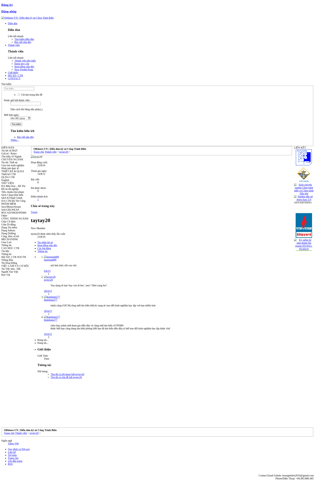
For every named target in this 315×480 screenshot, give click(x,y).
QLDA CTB (8, 177)
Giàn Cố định (8, 221)
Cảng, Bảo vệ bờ (10, 236)
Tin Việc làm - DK (11, 268)
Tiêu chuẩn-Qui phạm (12, 192)
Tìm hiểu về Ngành (11, 156)
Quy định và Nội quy (19, 449)
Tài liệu (5, 251)
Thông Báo (7, 260)
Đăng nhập (9, 11)
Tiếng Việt (13, 443)
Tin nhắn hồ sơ (45, 242)
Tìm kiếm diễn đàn (24, 39)
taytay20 (48, 279)
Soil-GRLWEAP (10, 209)
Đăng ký (7, 5)
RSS (10, 464)
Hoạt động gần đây (24, 66)
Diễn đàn (12, 23)
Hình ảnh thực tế (10, 168)
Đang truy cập (21, 63)
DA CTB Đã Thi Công (13, 200)
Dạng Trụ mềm (9, 227)
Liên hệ (12, 452)
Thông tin (6, 245)
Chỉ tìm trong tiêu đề (31, 94)
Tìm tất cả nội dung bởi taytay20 (67, 374)
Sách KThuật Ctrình (11, 197)
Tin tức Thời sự (9, 162)
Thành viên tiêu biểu (25, 60)
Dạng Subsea (8, 230)
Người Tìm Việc (9, 271)
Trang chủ (13, 458)
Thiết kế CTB (8, 174)
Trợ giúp (12, 455)
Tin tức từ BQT (9, 150)
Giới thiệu (13, 72)
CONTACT (14, 78)
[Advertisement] (129, 404)
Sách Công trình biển (12, 195)
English (5, 180)
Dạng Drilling (8, 233)
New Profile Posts (23, 69)
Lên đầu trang (15, 461)
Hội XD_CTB (15, 75)
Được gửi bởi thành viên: (17, 100)
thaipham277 (50, 299)
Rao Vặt (5, 274)
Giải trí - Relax (9, 153)
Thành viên (14, 45)
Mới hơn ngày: (11, 115)
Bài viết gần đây (22, 42)
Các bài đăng (44, 248)
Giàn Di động (8, 224)
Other (4, 215)
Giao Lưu (6, 242)
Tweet (34, 212)
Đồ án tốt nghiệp (10, 189)
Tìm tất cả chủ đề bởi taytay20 (66, 377)
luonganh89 (50, 259)
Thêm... (14, 140)
